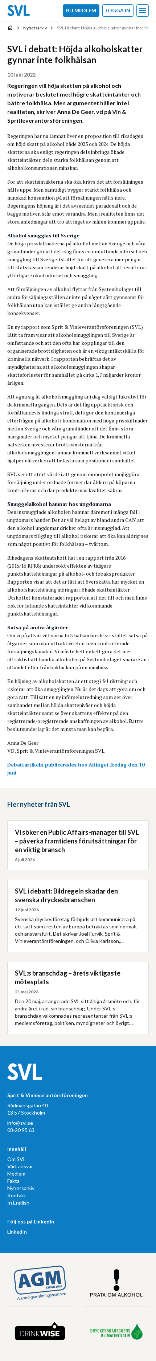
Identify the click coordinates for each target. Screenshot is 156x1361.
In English (18, 1202)
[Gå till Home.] (10, 27)
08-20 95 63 (20, 1130)
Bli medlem (81, 10)
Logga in (118, 10)
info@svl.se (20, 1123)
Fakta (13, 1181)
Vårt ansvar (20, 1166)
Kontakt (16, 1195)
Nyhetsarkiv (20, 1188)
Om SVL (16, 1159)
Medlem (16, 1173)
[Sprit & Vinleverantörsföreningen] (18, 10)
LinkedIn (17, 1232)
